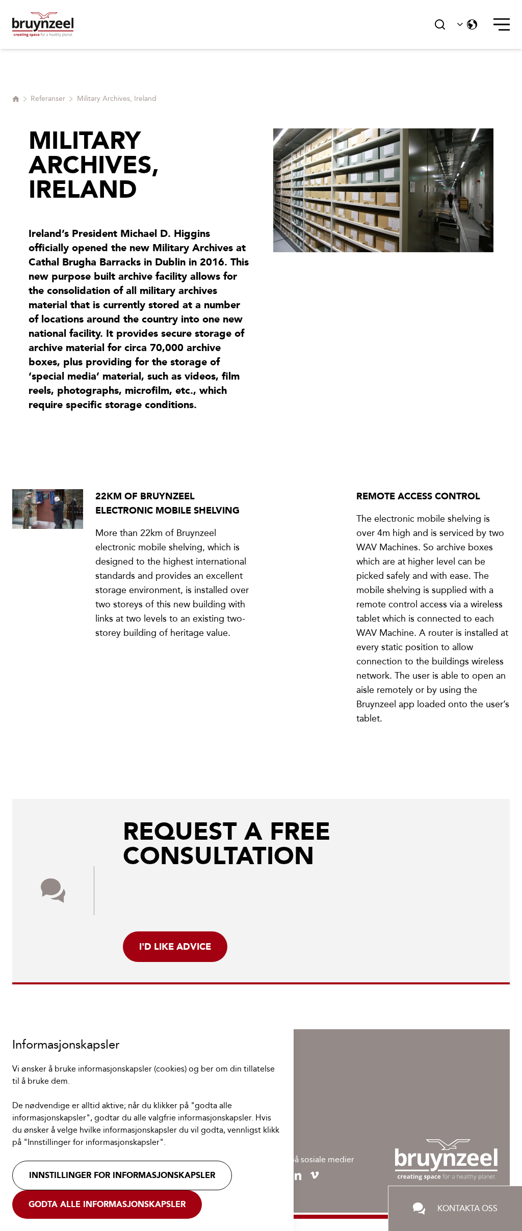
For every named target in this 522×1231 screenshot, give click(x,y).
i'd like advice (175, 946)
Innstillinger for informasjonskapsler (122, 1175)
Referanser (48, 98)
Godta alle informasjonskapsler (107, 1204)
